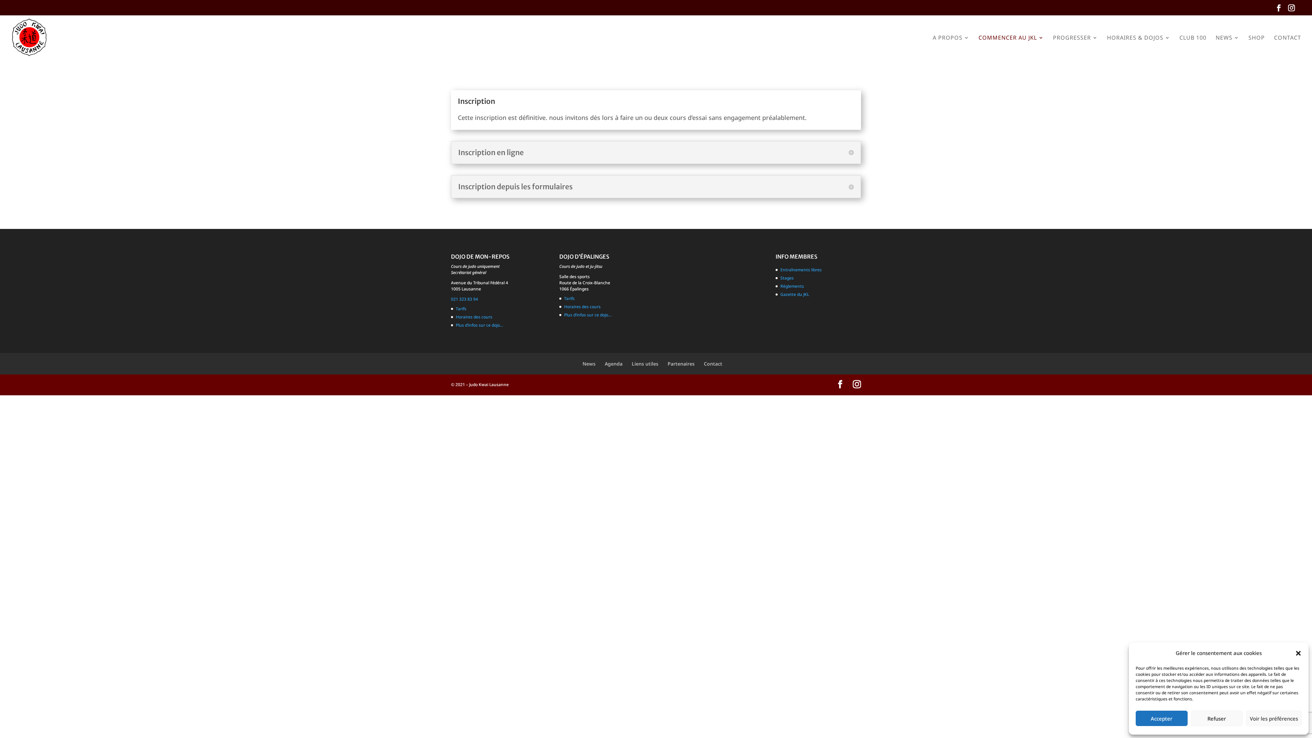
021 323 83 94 (464, 299)
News (1224, 38)
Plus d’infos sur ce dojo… (479, 325)
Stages (787, 278)
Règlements (792, 286)
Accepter (1161, 718)
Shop (1256, 38)
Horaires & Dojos (1135, 38)
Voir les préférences (1274, 718)
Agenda (614, 363)
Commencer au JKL (1008, 38)
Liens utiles (645, 363)
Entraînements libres (801, 270)
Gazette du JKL (794, 294)
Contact (1287, 38)
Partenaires (681, 363)
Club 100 (1192, 38)
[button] (1298, 653)
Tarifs (461, 309)
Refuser (1216, 718)
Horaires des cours (474, 317)
